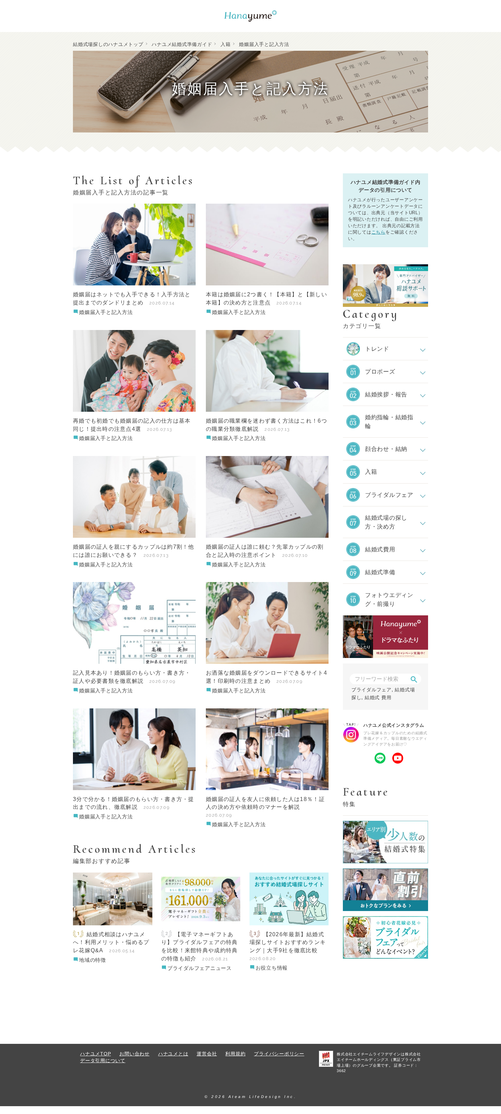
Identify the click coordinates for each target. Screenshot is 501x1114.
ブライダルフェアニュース (199, 968)
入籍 (226, 44)
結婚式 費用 (378, 697)
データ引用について (102, 1060)
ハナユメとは (173, 1053)
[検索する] (413, 679)
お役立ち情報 (272, 968)
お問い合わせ (134, 1053)
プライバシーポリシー (279, 1053)
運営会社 (207, 1053)
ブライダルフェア (371, 689)
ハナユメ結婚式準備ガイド (182, 44)
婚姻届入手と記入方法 (106, 312)
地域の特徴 (92, 960)
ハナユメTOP (95, 1053)
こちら (378, 232)
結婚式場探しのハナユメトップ (108, 44)
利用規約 (235, 1053)
